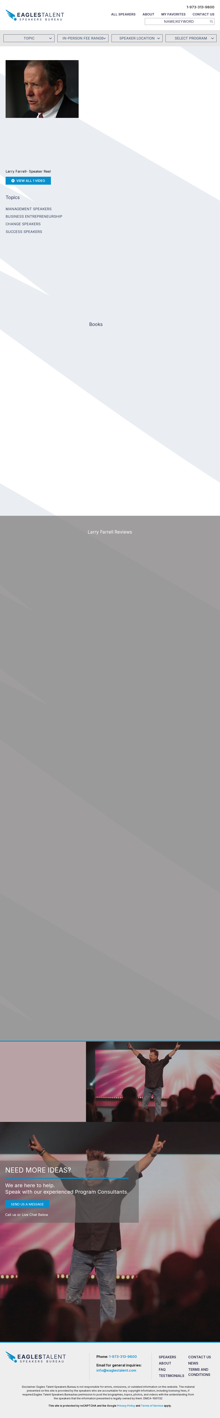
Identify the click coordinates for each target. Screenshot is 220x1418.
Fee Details (96, 123)
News (193, 1363)
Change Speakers (23, 224)
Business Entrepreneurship (34, 216)
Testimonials (171, 1376)
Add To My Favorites (113, 95)
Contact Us (203, 14)
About (148, 14)
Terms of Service (152, 1405)
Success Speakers (24, 232)
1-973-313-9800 (200, 7)
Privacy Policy (126, 1405)
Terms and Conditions (199, 1372)
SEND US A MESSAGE (27, 1204)
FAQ (162, 1369)
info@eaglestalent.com (116, 1370)
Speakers (167, 1357)
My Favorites (173, 14)
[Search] (211, 21)
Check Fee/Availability (165, 95)
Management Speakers (29, 209)
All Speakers (123, 14)
